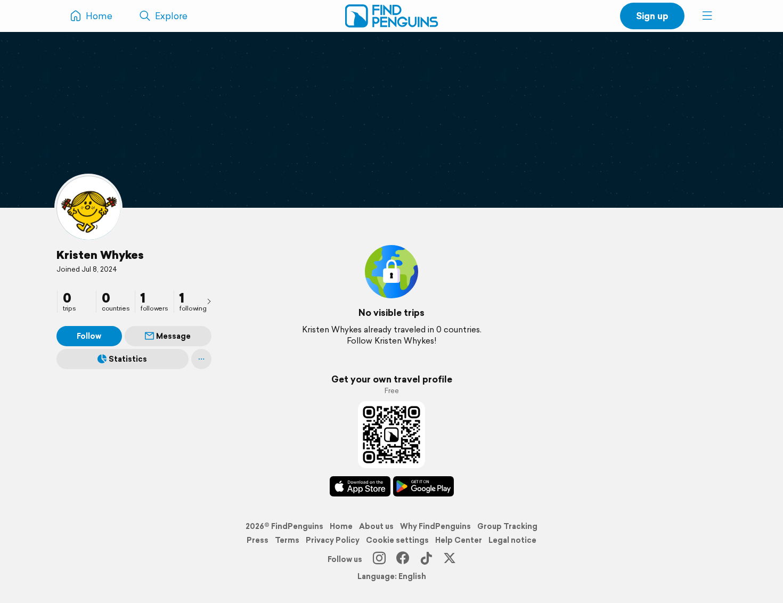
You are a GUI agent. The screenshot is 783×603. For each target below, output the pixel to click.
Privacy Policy (333, 540)
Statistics (128, 359)
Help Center (458, 540)
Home (341, 526)
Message (173, 336)
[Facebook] (402, 559)
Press (257, 540)
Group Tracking (507, 526)
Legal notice (512, 540)
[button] (707, 16)
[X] (449, 559)
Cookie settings (397, 540)
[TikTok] (426, 559)
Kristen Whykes (100, 255)
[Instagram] (379, 559)
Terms (287, 540)
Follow (89, 336)
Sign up (652, 15)
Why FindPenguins (435, 526)
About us (376, 526)
